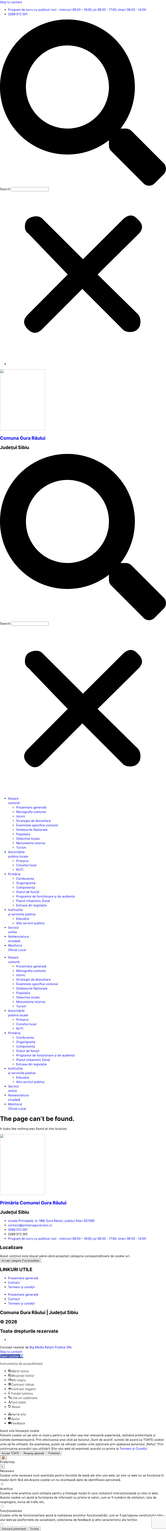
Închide (34, 1528)
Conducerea (25, 878)
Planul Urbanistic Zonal (33, 901)
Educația (22, 919)
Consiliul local (26, 865)
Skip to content (11, 2)
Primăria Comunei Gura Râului (33, 1202)
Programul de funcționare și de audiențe (45, 896)
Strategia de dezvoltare (33, 821)
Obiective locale (28, 839)
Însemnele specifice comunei (37, 825)
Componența (25, 887)
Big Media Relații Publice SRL (51, 1347)
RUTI (19, 870)
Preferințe (54, 1453)
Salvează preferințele (14, 1528)
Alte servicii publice (30, 923)
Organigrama (25, 883)
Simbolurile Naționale (32, 830)
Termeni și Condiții (133, 1449)
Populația (23, 834)
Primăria (14, 874)
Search (5, 189)
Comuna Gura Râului (22, 438)
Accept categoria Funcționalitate (20, 1260)
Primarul (22, 861)
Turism (21, 847)
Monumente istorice (30, 843)
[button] (83, 103)
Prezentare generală (31, 807)
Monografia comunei (31, 812)
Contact (14, 1282)
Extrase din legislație (31, 905)
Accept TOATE (10, 1453)
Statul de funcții (27, 892)
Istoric (20, 816)
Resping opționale (33, 1453)
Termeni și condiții (21, 1287)
